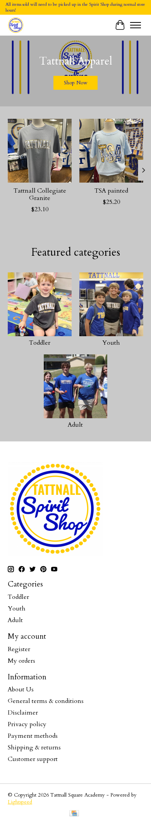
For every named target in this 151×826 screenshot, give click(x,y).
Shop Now (76, 82)
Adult (75, 425)
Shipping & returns (34, 747)
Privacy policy (27, 724)
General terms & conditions (46, 701)
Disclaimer (23, 712)
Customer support (33, 759)
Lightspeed (20, 802)
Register (19, 649)
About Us (21, 689)
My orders (21, 661)
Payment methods (33, 736)
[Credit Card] (74, 814)
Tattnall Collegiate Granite (40, 194)
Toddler (39, 343)
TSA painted (111, 190)
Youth (111, 343)
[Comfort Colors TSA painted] (111, 151)
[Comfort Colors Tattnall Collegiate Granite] (40, 151)
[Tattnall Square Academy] (16, 25)
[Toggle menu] (135, 25)
